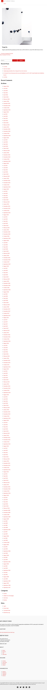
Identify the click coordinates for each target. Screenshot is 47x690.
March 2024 (5, 148)
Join (3, 653)
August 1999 (6, 583)
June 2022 (5, 193)
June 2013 (5, 424)
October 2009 (6, 514)
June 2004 (5, 553)
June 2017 (5, 321)
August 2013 (6, 420)
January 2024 (6, 152)
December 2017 (6, 309)
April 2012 (5, 454)
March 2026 (5, 97)
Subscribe (4, 654)
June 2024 (5, 142)
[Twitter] (20, 687)
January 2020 (6, 255)
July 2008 (5, 525)
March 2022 (5, 199)
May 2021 (5, 221)
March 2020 (5, 251)
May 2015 (5, 375)
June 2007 (5, 533)
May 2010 (5, 501)
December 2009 (6, 510)
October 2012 (6, 441)
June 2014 (5, 399)
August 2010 (6, 495)
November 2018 (6, 285)
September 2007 (6, 529)
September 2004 (6, 551)
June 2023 (5, 167)
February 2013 (6, 433)
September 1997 (6, 587)
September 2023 (6, 161)
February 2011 (6, 482)
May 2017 (5, 324)
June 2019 (5, 270)
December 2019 (6, 257)
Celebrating (15, 70)
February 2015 (6, 381)
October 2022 (6, 184)
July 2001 (5, 572)
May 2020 (5, 246)
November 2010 (6, 488)
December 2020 (6, 231)
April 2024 (5, 146)
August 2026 (6, 86)
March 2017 (5, 328)
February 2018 (6, 304)
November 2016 (6, 336)
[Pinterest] (26, 687)
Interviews (5, 597)
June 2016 (5, 347)
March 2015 (5, 379)
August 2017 (6, 317)
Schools (4, 675)
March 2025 (5, 122)
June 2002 (5, 568)
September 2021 (6, 212)
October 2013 (6, 416)
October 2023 (6, 159)
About (3, 650)
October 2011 (6, 467)
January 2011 (6, 484)
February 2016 (6, 356)
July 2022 (5, 191)
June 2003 (5, 559)
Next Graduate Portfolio (5, 54)
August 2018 (6, 291)
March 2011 (5, 480)
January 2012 (6, 461)
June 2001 (5, 574)
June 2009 (5, 523)
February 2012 (6, 458)
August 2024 (6, 137)
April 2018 (5, 300)
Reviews (5, 600)
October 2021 (6, 210)
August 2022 (6, 189)
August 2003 (6, 555)
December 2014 (6, 386)
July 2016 (5, 345)
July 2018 (5, 294)
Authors (4, 671)
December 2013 (6, 411)
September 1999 (6, 581)
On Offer (5, 66)
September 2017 (6, 315)
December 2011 (6, 463)
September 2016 (6, 341)
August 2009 (6, 518)
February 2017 (6, 330)
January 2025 (6, 127)
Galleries (4, 674)
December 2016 (6, 334)
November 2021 (6, 208)
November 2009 (6, 512)
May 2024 (5, 144)
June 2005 (5, 548)
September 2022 (6, 186)
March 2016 (5, 354)
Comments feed (6, 610)
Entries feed (5, 608)
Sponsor (4, 651)
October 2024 (6, 133)
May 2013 (5, 426)
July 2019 (5, 268)
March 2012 (5, 456)
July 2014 (5, 396)
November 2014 (6, 388)
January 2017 (6, 332)
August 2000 (6, 576)
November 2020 (6, 234)
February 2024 (6, 150)
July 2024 (5, 139)
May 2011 (5, 476)
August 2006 (6, 536)
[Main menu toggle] (5, 3)
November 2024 (6, 131)
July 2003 (5, 557)
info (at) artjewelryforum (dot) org (7, 632)
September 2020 (6, 238)
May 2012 (5, 452)
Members (4, 672)
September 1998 (6, 585)
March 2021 (5, 225)
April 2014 (5, 403)
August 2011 (6, 471)
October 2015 (6, 364)
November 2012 (6, 439)
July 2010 (5, 497)
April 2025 (5, 120)
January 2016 (6, 358)
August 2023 (6, 163)
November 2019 (6, 259)
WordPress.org (6, 612)
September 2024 (6, 135)
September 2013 (6, 418)
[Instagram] (23, 687)
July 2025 (5, 114)
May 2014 (5, 401)
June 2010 (5, 499)
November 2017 (6, 311)
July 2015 (5, 371)
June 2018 (5, 296)
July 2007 (5, 531)
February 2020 (6, 253)
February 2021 (6, 227)
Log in (4, 606)
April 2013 (5, 428)
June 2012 (5, 450)
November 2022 (6, 182)
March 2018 (5, 302)
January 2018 (6, 306)
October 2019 (6, 261)
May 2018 (5, 298)
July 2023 (5, 165)
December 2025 (6, 103)
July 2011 (5, 473)
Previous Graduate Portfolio (6, 53)
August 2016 (6, 343)
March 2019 (5, 276)
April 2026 (5, 94)
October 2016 (6, 339)
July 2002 (5, 566)
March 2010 (5, 506)
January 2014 (6, 409)
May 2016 (5, 349)
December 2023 (6, 154)
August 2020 (6, 240)
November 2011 (6, 465)
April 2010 (5, 503)
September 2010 (6, 493)
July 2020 (5, 242)
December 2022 (6, 180)
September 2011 (6, 469)
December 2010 (6, 486)
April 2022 (5, 197)
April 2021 (5, 223)
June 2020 (5, 244)
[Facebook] (17, 687)
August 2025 (6, 112)
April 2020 (5, 249)
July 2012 (5, 448)
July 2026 (5, 88)
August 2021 (6, 214)
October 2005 (6, 542)
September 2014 (6, 392)
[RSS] (29, 687)
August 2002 (6, 563)
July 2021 (5, 216)
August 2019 (6, 266)
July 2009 (5, 521)
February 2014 (6, 407)
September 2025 (6, 109)
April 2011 (5, 478)
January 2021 (6, 229)
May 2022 (5, 195)
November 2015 (6, 362)
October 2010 (6, 491)
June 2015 (5, 373)
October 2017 (6, 313)
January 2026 (6, 101)
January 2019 (6, 281)
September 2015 (6, 366)
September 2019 (6, 264)
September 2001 (6, 570)
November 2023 (6, 157)
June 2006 (5, 540)
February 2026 (6, 99)
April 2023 (5, 171)
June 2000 (5, 578)
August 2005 (6, 544)
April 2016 (5, 351)
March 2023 (5, 174)
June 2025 (5, 116)
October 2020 (6, 236)
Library (3, 664)
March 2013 (5, 431)
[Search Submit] (14, 60)
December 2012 (6, 437)
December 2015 (6, 360)
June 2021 (5, 219)
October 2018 (6, 287)
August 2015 (6, 369)
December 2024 (6, 129)
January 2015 (6, 384)
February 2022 (6, 201)
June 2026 (5, 90)
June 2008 (5, 527)
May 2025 (5, 118)
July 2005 (5, 546)
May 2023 (5, 169)
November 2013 (6, 414)
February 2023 (6, 176)
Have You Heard (6, 68)
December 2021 (6, 206)
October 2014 (6, 390)
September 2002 (6, 561)
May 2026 (5, 92)
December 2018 (6, 283)
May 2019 (5, 272)
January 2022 (6, 204)
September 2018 (6, 289)
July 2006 (5, 538)
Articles (5, 593)
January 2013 (6, 435)
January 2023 (6, 178)
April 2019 (5, 274)
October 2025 (6, 107)
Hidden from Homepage (8, 595)
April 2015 (5, 377)
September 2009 (6, 516)
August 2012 (6, 446)
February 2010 (6, 508)
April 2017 (5, 326)
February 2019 (6, 279)
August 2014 (6, 394)
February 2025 (6, 124)
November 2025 (6, 105)
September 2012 (6, 443)
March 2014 (5, 405)
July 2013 (5, 422)
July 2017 (5, 319)
